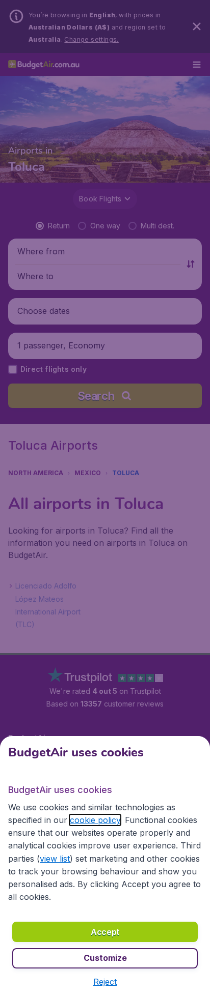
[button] (105, 982)
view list (55, 859)
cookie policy (95, 820)
